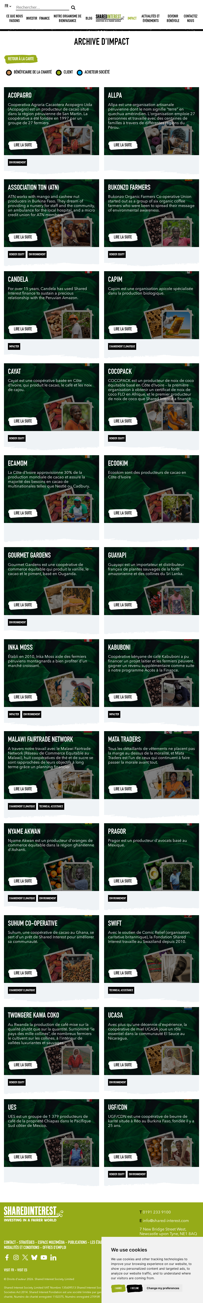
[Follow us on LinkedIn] (53, 1257)
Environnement (17, 162)
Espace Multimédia (51, 1243)
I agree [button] (118, 1288)
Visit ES (22, 1270)
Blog (89, 19)
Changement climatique (122, 346)
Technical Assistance (51, 806)
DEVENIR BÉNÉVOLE (173, 19)
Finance (44, 19)
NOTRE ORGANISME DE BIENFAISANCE (67, 19)
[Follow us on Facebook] (7, 1257)
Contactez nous (190, 19)
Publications (77, 1243)
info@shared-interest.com (164, 1221)
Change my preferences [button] (163, 1288)
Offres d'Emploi (54, 1248)
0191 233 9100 (155, 1212)
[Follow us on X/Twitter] (25, 1257)
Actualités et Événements (151, 19)
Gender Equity (16, 254)
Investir (31, 19)
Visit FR (9, 1270)
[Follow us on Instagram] (16, 1257)
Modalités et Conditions (21, 1248)
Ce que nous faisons (14, 19)
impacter (14, 346)
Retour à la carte (21, 59)
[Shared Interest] (110, 19)
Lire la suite (23, 145)
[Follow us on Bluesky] (34, 1257)
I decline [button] (134, 1288)
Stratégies (26, 1243)
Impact (132, 19)
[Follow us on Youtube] (43, 1257)
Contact (10, 1243)
